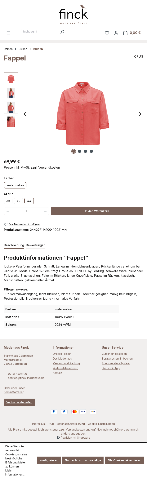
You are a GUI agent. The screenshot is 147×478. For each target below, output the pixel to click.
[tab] (14, 245)
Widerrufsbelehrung (65, 368)
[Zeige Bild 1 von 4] (73, 151)
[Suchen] (62, 31)
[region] (73, 114)
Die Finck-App (111, 368)
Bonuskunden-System (116, 363)
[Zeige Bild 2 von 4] (79, 151)
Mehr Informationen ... (15, 472)
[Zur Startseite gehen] (73, 14)
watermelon (15, 185)
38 (8, 201)
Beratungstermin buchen (117, 358)
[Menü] (8, 33)
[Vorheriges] (25, 113)
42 (18, 201)
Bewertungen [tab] (35, 245)
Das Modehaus (62, 358)
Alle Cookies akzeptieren (124, 460)
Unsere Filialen (62, 353)
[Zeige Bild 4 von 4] (91, 151)
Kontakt (57, 372)
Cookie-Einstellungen (101, 423)
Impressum (39, 423)
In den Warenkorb (97, 211)
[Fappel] (82, 114)
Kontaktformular (13, 392)
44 (29, 201)
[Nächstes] (140, 113)
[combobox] (39, 31)
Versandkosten (75, 429)
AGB (51, 423)
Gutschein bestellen (114, 353)
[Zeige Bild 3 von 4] (85, 151)
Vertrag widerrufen (19, 402)
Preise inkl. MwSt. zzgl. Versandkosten (32, 167)
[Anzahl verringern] (8, 211)
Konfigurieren (49, 460)
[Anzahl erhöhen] (45, 211)
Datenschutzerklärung (71, 423)
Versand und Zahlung (66, 363)
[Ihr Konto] (116, 33)
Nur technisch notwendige (83, 460)
